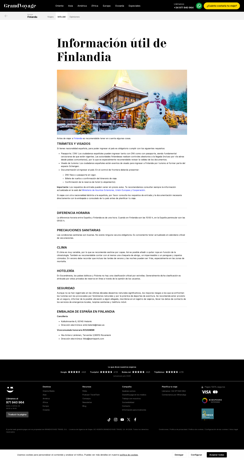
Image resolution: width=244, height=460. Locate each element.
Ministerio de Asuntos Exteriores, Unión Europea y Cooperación (113, 190)
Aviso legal (234, 429)
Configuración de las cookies (216, 429)
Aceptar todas (216, 455)
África (94, 5)
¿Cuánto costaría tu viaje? (222, 5)
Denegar (179, 455)
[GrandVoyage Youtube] (122, 420)
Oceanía (119, 5)
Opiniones (75, 17)
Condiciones (163, 429)
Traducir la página (17, 414)
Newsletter (87, 402)
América (82, 5)
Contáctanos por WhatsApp (174, 395)
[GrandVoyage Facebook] (135, 420)
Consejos (86, 398)
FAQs (84, 391)
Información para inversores (134, 410)
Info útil (61, 17)
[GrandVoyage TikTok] (109, 420)
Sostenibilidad (128, 402)
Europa (106, 5)
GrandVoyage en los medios (134, 395)
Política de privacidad (178, 429)
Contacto (126, 406)
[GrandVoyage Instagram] (115, 420)
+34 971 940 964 (184, 7)
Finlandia (32, 16)
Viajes (50, 17)
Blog (84, 406)
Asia (70, 5)
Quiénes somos (128, 391)
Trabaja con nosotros (131, 398)
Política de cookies (196, 429)
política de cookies (129, 455)
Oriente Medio (49, 391)
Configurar (196, 455)
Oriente (59, 5)
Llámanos (174, 391)
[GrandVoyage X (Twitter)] (128, 420)
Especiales (134, 5)
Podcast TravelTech (91, 395)
